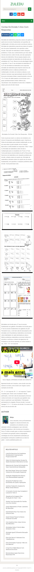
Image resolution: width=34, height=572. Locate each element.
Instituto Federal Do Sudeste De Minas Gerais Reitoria (15, 486)
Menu (3, 21)
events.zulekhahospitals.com (10, 568)
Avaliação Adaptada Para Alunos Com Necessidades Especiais (15, 476)
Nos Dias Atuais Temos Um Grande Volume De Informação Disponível (16, 471)
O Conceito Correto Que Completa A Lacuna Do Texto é (16, 492)
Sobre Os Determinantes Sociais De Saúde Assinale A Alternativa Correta (17, 461)
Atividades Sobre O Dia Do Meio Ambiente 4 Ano (15, 528)
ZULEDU (17, 4)
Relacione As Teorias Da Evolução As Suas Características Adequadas (17, 466)
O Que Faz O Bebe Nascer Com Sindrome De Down (15, 548)
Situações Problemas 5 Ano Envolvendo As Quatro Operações (16, 481)
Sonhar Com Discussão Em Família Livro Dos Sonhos (16, 502)
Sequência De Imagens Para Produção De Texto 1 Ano (14, 497)
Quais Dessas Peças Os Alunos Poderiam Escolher (15, 517)
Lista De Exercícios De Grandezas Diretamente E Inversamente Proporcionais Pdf (16, 455)
